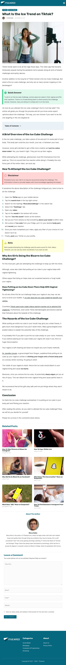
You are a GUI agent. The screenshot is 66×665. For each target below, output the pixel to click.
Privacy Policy (47, 645)
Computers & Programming (31, 648)
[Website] (33, 605)
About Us (46, 643)
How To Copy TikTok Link (43, 449)
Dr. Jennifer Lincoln (9, 353)
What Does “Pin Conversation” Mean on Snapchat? (48, 477)
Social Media (12, 10)
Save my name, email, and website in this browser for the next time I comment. (30, 612)
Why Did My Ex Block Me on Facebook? (16, 477)
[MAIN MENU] (64, 3)
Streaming (26, 651)
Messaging (26, 645)
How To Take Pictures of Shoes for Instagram (14, 450)
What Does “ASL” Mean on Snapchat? (15, 504)
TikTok (5, 10)
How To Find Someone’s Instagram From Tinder (48, 505)
